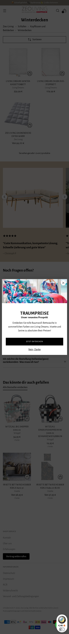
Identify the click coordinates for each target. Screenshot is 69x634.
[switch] (62, 629)
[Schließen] (63, 282)
